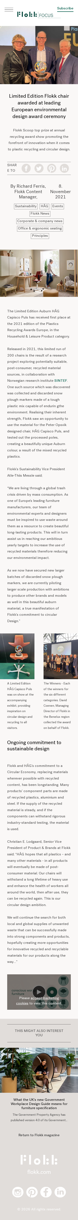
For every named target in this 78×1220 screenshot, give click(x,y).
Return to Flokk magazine (39, 1135)
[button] (9, 10)
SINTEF (60, 381)
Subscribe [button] (65, 8)
